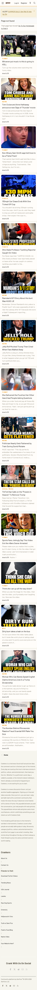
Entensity (4, 910)
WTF (4, 628)
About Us (4, 858)
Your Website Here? (7, 943)
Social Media (7, 489)
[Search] (34, 3)
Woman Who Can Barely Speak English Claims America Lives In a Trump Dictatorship (18, 680)
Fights (5, 198)
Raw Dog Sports (6, 903)
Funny (5, 58)
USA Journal (5, 889)
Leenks (3, 896)
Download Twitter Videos (9, 876)
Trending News (6, 883)
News (4, 102)
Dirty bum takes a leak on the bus (16, 631)
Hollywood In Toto (7, 916)
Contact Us (4, 865)
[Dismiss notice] (34, 11)
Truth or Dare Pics (7, 923)
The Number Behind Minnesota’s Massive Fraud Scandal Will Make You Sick (18, 731)
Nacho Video (5, 937)
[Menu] (2, 3)
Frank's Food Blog (7, 930)
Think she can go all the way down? (17, 588)
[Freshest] (30, 3)
